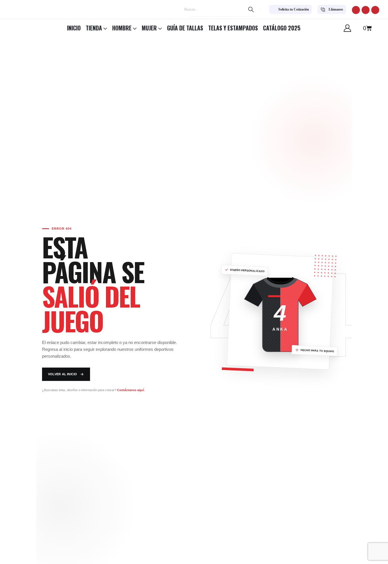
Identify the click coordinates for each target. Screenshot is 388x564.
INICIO (74, 28)
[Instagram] (375, 10)
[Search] (250, 9)
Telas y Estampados (233, 28)
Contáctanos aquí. (131, 390)
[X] (366, 10)
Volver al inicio (62, 374)
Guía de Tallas (185, 28)
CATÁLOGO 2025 (282, 28)
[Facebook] (356, 10)
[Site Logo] (20, 26)
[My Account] (347, 28)
